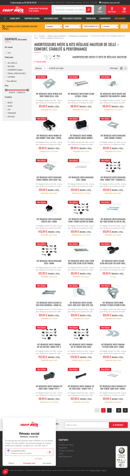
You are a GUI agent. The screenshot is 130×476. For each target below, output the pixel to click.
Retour (11, 463)
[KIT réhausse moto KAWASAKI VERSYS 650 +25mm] (49, 209)
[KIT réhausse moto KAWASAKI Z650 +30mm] (49, 250)
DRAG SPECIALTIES (17, 73)
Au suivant (47, 463)
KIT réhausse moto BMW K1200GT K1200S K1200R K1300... (113, 304)
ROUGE (11, 116)
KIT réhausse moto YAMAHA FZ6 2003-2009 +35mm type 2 (49, 387)
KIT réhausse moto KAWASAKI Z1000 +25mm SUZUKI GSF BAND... (81, 220)
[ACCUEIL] (4, 18)
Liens (61, 454)
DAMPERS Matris (15, 70)
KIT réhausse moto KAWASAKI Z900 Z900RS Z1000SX (113, 136)
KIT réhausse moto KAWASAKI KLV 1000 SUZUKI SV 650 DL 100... (113, 220)
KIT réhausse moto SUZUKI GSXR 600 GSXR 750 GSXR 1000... (113, 262)
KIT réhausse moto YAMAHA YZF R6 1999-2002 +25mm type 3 (81, 387)
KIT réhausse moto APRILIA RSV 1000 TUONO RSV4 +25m (49, 95)
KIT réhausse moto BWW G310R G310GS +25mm (81, 95)
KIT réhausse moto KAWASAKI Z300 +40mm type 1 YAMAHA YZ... (113, 178)
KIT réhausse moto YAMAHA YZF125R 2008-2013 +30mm (113, 345)
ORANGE (12, 113)
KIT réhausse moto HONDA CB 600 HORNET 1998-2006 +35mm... (49, 136)
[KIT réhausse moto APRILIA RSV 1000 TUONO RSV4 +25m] (49, 83)
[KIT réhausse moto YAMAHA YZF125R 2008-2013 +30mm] (113, 334)
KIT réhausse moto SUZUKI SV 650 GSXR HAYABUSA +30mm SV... (49, 304)
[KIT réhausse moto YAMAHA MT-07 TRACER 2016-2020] (81, 334)
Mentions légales (95, 470)
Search (88, 10)
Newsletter (63, 448)
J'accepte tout (29, 463)
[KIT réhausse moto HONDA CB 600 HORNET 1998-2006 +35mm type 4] (49, 125)
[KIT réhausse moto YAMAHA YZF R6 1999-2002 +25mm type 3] (81, 376)
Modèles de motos (66, 445)
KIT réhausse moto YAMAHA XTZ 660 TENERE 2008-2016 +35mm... (113, 387)
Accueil (35, 36)
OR (9, 109)
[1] (124, 26)
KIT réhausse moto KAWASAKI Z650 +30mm (49, 262)
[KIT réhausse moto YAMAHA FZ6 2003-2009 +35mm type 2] (49, 376)
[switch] (121, 465)
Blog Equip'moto (65, 456)
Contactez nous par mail (111, 2)
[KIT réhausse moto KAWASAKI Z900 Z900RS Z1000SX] (113, 125)
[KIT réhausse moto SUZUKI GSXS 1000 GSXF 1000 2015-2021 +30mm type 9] (81, 292)
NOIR (10, 106)
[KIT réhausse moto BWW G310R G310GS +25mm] (81, 83)
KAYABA (11, 77)
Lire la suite (41, 61)
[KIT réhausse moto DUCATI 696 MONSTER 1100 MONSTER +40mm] (113, 83)
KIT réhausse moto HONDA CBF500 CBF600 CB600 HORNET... (81, 136)
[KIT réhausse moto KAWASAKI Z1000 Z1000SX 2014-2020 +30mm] (49, 167)
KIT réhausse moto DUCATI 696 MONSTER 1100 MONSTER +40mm (113, 95)
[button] (5, 472)
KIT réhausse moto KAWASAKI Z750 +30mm (81, 178)
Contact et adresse (66, 451)
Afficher (38, 68)
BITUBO (11, 66)
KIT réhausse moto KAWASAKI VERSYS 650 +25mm (49, 220)
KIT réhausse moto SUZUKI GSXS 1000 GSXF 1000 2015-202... (81, 304)
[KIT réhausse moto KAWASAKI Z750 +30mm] (81, 167)
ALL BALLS (12, 63)
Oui (9, 53)
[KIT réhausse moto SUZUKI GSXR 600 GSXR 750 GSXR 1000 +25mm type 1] (113, 250)
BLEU (10, 102)
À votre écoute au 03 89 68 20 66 (23, 2)
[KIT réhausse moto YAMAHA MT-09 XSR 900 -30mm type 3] (49, 334)
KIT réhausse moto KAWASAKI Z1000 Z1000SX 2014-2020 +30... (49, 178)
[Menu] (125, 447)
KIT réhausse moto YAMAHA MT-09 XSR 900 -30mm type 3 (49, 345)
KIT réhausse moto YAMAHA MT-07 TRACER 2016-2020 (81, 345)
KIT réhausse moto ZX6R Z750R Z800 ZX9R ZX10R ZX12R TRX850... (81, 262)
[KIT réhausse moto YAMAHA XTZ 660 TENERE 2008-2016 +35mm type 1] (113, 376)
